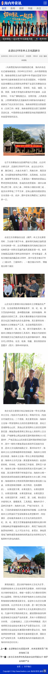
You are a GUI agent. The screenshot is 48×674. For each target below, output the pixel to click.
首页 (4, 8)
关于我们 (27, 666)
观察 (21, 8)
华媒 (30, 8)
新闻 (12, 8)
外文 (39, 8)
